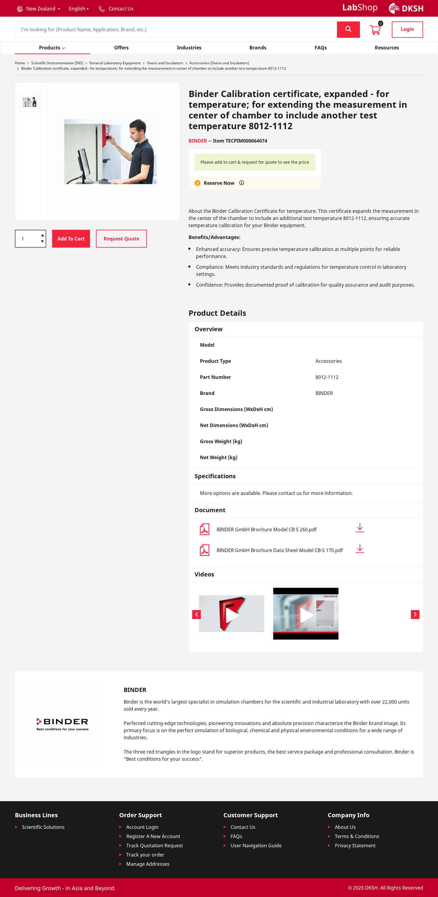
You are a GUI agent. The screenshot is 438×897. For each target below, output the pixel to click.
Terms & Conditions (357, 836)
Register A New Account (153, 836)
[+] (42, 235)
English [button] (77, 8)
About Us (345, 827)
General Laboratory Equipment (115, 62)
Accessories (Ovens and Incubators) (219, 62)
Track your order (145, 854)
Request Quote (121, 238)
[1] (42, 242)
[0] (375, 32)
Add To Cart (71, 238)
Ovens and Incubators (165, 62)
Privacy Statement (355, 845)
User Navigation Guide (256, 845)
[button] (38, 8)
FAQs (236, 836)
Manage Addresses (148, 864)
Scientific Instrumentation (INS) (57, 62)
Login (407, 29)
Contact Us (243, 827)
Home (20, 62)
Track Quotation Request (154, 845)
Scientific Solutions (43, 827)
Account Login (142, 827)
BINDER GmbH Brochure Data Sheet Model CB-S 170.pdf (280, 550)
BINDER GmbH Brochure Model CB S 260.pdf (267, 529)
